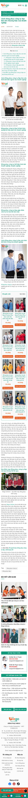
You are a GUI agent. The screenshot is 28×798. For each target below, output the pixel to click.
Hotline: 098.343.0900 (15, 735)
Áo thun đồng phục (20, 758)
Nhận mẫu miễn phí (20, 709)
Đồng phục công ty (6, 284)
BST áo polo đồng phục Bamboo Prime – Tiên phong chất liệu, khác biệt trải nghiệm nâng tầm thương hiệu (14, 699)
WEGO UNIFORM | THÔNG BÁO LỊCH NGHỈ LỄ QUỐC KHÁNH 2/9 (14, 680)
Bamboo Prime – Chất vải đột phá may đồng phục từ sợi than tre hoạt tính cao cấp (14, 689)
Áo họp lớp (20, 760)
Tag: (2, 568)
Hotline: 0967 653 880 (15, 742)
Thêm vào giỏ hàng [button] (8, 326)
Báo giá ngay (7, 709)
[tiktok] (18, 784)
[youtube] (14, 784)
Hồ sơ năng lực (7, 758)
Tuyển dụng (7, 772)
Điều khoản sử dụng (7, 760)
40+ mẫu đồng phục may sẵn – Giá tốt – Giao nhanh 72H (14, 694)
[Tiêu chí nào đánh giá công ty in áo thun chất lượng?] (14, 590)
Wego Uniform (10, 504)
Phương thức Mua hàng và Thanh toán (7, 768)
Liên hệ (7, 775)
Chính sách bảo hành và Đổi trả (7, 764)
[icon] (8, 796)
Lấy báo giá (20, 771)
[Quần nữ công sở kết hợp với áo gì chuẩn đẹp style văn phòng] (14, 636)
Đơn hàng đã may (20, 765)
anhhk (2, 26)
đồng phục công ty (12, 568)
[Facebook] (9, 784)
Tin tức (17, 26)
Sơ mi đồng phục (20, 763)
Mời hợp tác (20, 768)
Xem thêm (22, 294)
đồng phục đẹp (7, 571)
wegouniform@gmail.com (16, 661)
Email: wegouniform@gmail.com (14, 750)
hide (16, 50)
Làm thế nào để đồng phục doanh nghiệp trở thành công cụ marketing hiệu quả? (14, 684)
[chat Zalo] (11, 795)
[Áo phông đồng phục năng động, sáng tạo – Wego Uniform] (14, 613)
